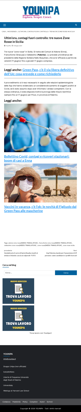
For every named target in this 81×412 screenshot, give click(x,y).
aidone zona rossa (14, 243)
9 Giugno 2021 (18, 46)
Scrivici (50, 402)
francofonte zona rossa (47, 243)
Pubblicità (16, 402)
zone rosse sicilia (69, 245)
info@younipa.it (9, 359)
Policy (25, 402)
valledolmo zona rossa (11, 245)
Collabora (6, 402)
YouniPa (8, 46)
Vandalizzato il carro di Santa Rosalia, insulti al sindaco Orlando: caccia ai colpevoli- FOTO (21, 252)
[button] (7, 25)
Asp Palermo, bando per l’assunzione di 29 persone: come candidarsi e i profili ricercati (61, 252)
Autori (42, 402)
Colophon (34, 402)
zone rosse (41, 245)
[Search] (76, 25)
